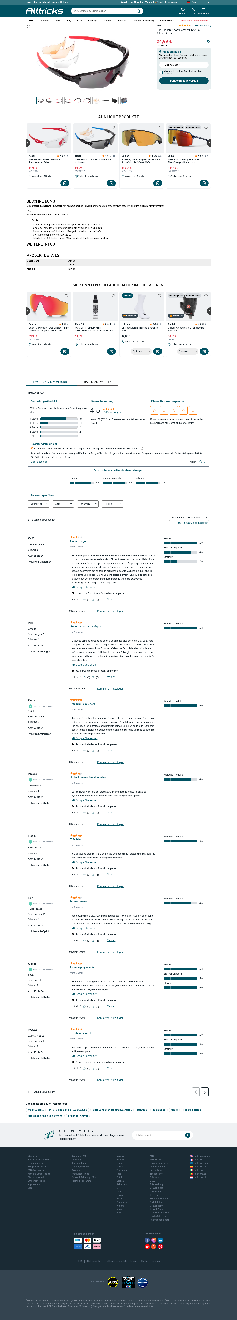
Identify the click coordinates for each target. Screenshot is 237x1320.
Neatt (159, 25)
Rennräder (155, 1191)
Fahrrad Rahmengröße (83, 1177)
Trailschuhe (156, 1173)
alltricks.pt (200, 1173)
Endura (120, 1163)
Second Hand (167, 20)
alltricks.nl (200, 1177)
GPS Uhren (155, 1195)
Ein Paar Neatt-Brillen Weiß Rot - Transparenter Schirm (45, 161)
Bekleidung (159, 1110)
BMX (79, 20)
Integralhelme (157, 1166)
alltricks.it (200, 1170)
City (69, 20)
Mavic (120, 1166)
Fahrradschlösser (159, 1219)
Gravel (58, 20)
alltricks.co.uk (202, 1156)
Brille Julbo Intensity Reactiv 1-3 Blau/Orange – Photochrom (184, 161)
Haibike (120, 1159)
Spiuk (119, 1177)
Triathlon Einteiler (159, 1198)
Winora (120, 1205)
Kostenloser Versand (150, 2)
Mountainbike (36, 1110)
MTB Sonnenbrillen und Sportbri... (112, 1110)
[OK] (187, 1135)
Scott (119, 1212)
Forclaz (121, 1195)
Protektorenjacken (159, 1212)
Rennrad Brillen (192, 1110)
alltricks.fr (200, 1159)
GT (118, 1188)
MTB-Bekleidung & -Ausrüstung (68, 1110)
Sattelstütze (156, 1202)
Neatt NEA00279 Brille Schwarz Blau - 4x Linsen (94, 161)
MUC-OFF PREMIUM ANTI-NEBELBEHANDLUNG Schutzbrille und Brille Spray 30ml (94, 329)
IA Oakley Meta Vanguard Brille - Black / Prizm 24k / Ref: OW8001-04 (142, 161)
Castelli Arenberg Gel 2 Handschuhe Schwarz (186, 329)
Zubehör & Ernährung (143, 20)
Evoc (119, 1198)
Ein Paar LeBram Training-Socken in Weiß (140, 329)
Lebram (121, 1181)
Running (92, 20)
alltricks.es (200, 1166)
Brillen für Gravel (78, 1115)
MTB (31, 20)
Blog (30, 1188)
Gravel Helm (156, 1205)
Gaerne (120, 1191)
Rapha (120, 1209)
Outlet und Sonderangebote (194, 20)
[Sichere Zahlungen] (87, 1243)
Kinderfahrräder (158, 1216)
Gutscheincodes (36, 1181)
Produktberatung (80, 1173)
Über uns (32, 1156)
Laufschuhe (156, 1170)
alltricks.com (202, 1163)
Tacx (119, 1173)
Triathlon (121, 20)
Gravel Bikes (156, 1188)
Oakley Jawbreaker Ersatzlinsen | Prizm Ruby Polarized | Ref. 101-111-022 (49, 329)
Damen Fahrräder (159, 1163)
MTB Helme (156, 1159)
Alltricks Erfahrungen (39, 1173)
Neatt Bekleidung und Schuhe (45, 1115)
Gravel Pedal (156, 1209)
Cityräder (155, 1177)
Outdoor (107, 20)
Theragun (122, 1170)
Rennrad (44, 20)
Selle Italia (122, 1184)
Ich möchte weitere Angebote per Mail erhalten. (183, 72)
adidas (120, 1156)
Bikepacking (156, 1184)
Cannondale (123, 1202)
